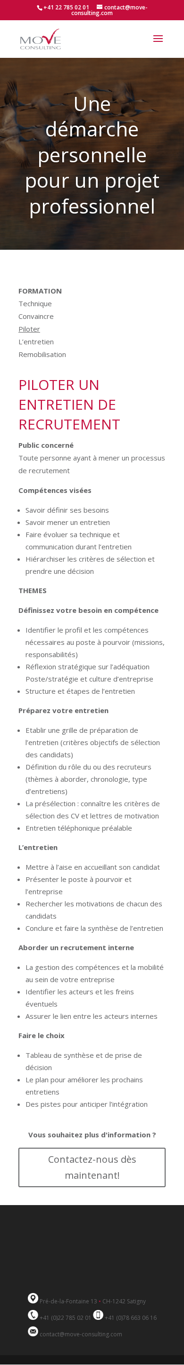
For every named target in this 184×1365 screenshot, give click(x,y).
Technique (35, 303)
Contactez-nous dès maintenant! (92, 1167)
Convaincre (36, 316)
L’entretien (36, 341)
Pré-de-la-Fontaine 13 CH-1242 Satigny (93, 1301)
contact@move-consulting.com (81, 1334)
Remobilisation (42, 354)
